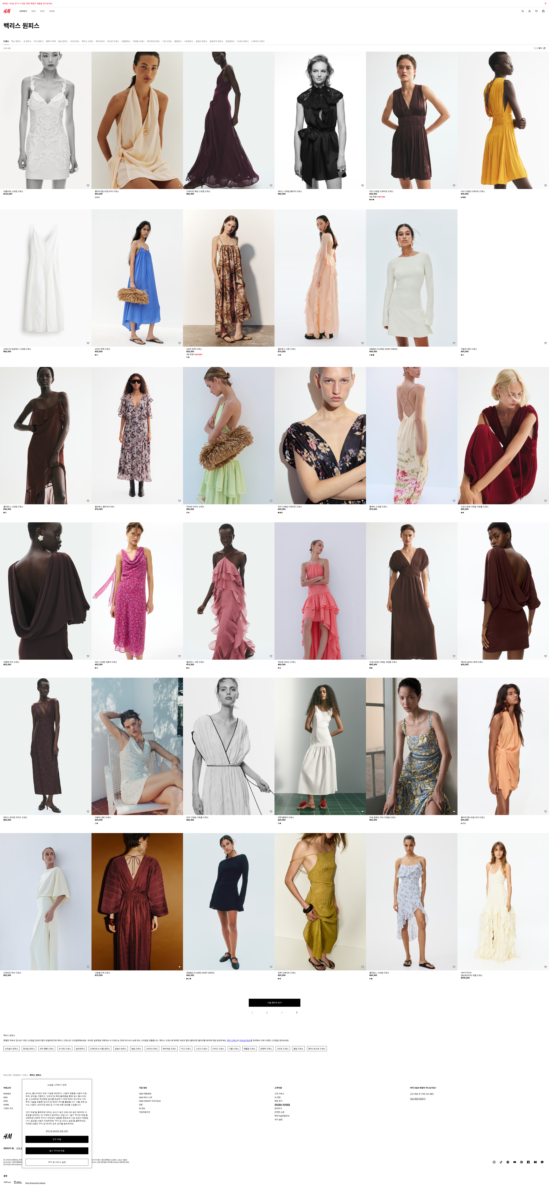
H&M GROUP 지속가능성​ (150, 1100)
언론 (141, 1104)
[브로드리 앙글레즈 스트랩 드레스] (46, 278)
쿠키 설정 (278, 1119)
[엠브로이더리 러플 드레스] (503, 901)
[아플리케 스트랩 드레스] (46, 120)
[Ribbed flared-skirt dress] (412, 278)
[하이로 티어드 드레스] (228, 435)
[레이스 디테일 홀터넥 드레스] (320, 120)
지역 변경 (20, 1148)
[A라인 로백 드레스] (137, 278)
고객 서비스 (279, 1093)
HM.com (7, 1075)
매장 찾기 (278, 1100)
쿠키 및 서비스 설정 (57, 1162)
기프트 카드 (8, 1108)
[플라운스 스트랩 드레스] (46, 435)
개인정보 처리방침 (282, 1104)
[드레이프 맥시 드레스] (46, 901)
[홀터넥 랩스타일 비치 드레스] (137, 120)
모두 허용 (57, 1139)
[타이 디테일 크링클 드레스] (228, 746)
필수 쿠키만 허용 (56, 1151)
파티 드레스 (232, 1040)
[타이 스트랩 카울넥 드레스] (137, 591)
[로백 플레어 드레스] (320, 746)
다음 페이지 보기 (274, 1002)
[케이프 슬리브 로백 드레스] (503, 591)
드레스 (25, 1075)
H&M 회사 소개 (145, 1097)
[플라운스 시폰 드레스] (320, 278)
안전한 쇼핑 (279, 1112)
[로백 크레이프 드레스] (320, 901)
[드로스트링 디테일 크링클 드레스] (503, 435)
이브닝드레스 (244, 1040)
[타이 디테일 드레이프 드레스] (412, 120)
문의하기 (278, 1108)
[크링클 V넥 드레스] (137, 901)
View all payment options (35, 1183)
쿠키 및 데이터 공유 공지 (57, 1131)
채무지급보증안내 (281, 1115)
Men (33, 11)
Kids (42, 11)
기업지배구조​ (144, 1112)
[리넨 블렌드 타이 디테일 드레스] (412, 746)
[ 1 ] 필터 (538, 48)
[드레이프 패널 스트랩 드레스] (228, 120)
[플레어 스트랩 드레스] (412, 435)
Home (52, 11)
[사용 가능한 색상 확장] (97, 197)
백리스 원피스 (35, 1075)
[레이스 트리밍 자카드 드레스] (46, 746)
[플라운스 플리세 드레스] (137, 435)
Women (23, 11)
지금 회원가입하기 (417, 1098)
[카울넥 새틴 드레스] (503, 278)
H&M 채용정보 (145, 1093)
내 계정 (277, 1097)
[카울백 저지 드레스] (46, 591)
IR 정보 (142, 1108)
